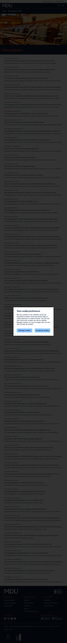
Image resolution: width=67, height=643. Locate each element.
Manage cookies (24, 330)
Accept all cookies (42, 330)
